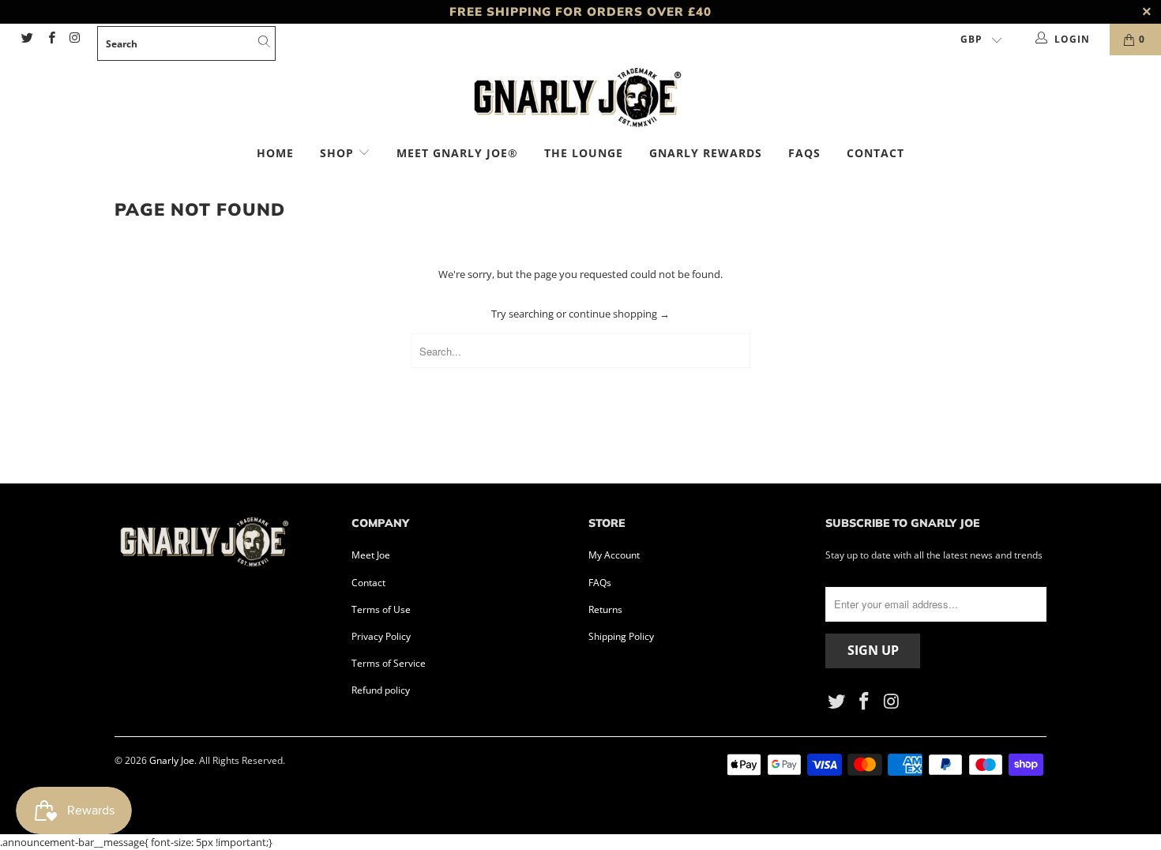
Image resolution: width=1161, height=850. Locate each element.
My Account (614, 555)
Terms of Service (388, 663)
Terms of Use (381, 609)
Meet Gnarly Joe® (457, 152)
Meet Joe (370, 555)
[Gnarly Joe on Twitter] (26, 39)
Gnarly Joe (171, 760)
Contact (875, 152)
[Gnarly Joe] (580, 99)
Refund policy (380, 690)
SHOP (339, 152)
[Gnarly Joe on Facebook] (50, 39)
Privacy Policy (381, 636)
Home (275, 152)
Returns (605, 609)
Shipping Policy (621, 636)
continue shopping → (619, 314)
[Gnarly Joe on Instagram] (74, 39)
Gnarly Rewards (705, 152)
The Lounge (583, 152)
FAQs (804, 152)
